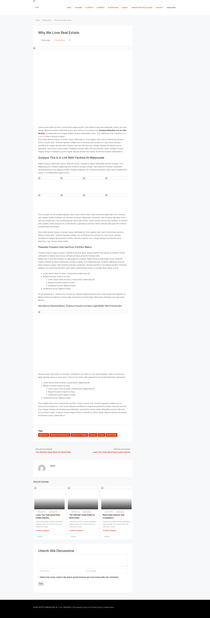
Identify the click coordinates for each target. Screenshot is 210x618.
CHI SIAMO (78, 8)
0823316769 (171, 8)
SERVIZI (125, 8)
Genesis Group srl (83, 607)
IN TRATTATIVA (113, 8)
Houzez (93, 435)
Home (38, 20)
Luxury (101, 435)
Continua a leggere (42, 530)
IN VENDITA (101, 8)
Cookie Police (108, 607)
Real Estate (111, 435)
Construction (47, 20)
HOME (69, 8)
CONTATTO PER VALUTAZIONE (141, 8)
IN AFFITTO (89, 8)
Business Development (60, 435)
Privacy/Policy (96, 607)
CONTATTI (159, 8)
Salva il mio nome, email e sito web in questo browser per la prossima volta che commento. (79, 577)
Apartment (43, 435)
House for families (79, 435)
